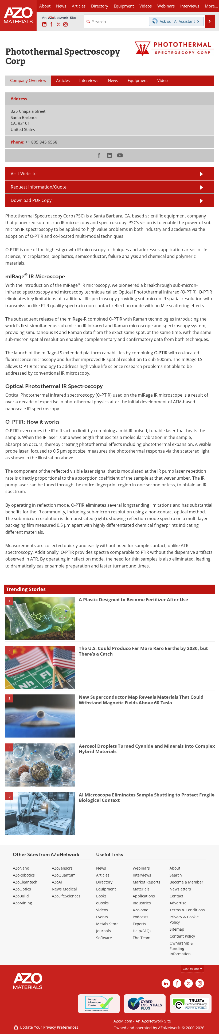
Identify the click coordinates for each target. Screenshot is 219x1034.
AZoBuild (21, 895)
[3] (40, 715)
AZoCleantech (25, 882)
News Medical (64, 889)
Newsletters (180, 889)
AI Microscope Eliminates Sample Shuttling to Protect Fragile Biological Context (146, 797)
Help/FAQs (142, 930)
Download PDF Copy (31, 200)
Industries (142, 902)
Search (176, 875)
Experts (139, 923)
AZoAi (57, 882)
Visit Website (24, 173)
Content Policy (182, 936)
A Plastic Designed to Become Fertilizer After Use (133, 599)
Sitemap (177, 929)
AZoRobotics (24, 875)
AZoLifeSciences (66, 895)
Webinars (141, 868)
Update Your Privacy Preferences (48, 1027)
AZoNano (21, 868)
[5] (40, 813)
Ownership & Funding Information (181, 948)
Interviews (142, 875)
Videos (102, 909)
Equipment (106, 889)
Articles (103, 875)
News (101, 868)
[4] (40, 764)
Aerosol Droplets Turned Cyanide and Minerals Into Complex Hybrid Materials (147, 748)
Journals (103, 930)
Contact (176, 895)
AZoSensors (62, 868)
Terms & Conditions (187, 909)
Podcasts (140, 916)
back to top (191, 968)
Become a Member (186, 882)
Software (104, 937)
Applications (144, 895)
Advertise (178, 902)
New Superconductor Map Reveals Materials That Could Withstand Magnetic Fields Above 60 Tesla (141, 699)
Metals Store (107, 923)
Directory (99, 6)
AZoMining (22, 902)
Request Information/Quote (39, 187)
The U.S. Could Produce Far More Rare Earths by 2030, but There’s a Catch (143, 651)
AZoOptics (22, 889)
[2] (40, 666)
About (175, 868)
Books (101, 895)
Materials (141, 889)
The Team (141, 937)
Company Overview (28, 80)
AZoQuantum (64, 875)
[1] (40, 618)
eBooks (102, 902)
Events (102, 916)
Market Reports (146, 882)
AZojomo (140, 909)
